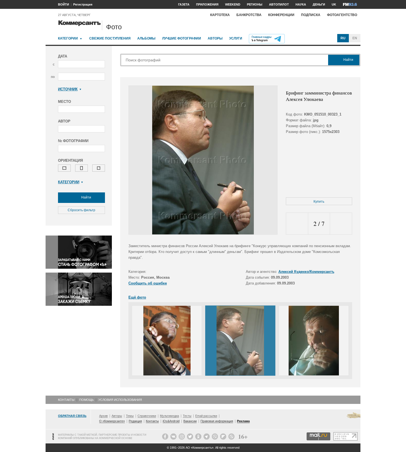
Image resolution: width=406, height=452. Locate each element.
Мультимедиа (169, 415)
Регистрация (82, 4)
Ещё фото (137, 297)
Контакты (66, 399)
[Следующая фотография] (341, 224)
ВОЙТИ (63, 4)
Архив (103, 415)
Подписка (310, 15)
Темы (130, 415)
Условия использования (120, 399)
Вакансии (190, 421)
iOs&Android (171, 421)
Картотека (220, 15)
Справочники (147, 415)
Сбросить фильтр (81, 210)
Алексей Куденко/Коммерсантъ (306, 272)
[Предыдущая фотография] (297, 224)
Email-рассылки (206, 415)
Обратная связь (72, 415)
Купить (318, 201)
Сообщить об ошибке (147, 283)
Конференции (281, 15)
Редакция (135, 421)
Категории (68, 38)
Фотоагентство (342, 15)
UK (334, 4)
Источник (68, 89)
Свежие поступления (110, 38)
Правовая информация (217, 421)
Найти (85, 197)
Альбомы (146, 38)
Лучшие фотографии (181, 38)
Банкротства (249, 15)
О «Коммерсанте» (112, 421)
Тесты (187, 415)
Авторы (215, 38)
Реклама (243, 421)
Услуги (235, 38)
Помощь (86, 399)
